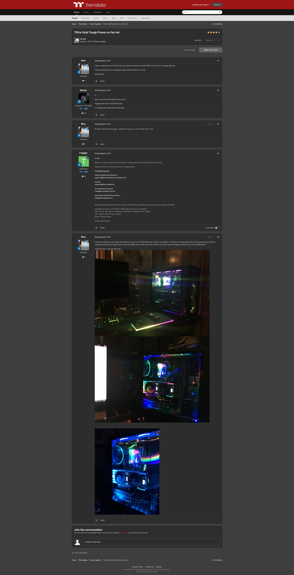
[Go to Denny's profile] (84, 98)
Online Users (132, 18)
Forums (75, 18)
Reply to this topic (211, 50)
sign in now (124, 533)
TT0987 (83, 153)
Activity (86, 12)
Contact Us (149, 567)
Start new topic (189, 50)
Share (198, 40)
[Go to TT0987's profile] (84, 161)
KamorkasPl (210, 228)
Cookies (159, 567)
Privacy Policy (137, 567)
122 (84, 113)
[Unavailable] (152, 293)
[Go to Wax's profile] (76, 40)
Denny (83, 90)
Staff (121, 18)
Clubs (108, 12)
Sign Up (217, 5)
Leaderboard (145, 18)
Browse (76, 12)
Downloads (86, 18)
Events (96, 18)
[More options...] (218, 60)
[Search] (219, 12)
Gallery (105, 18)
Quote (102, 81)
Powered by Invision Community (147, 571)
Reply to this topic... (94, 542)
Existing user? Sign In (201, 5)
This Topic (210, 12)
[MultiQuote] (96, 81)
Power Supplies (100, 41)
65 (84, 176)
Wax (84, 39)
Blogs (114, 18)
